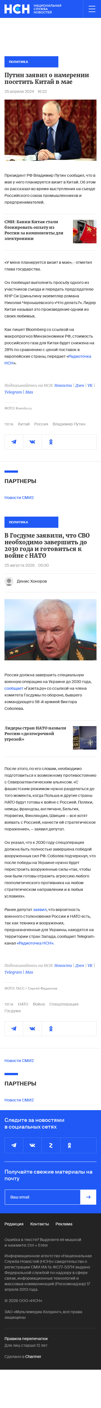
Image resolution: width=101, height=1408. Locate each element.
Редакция (14, 1223)
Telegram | (14, 392)
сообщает (13, 688)
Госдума (12, 1010)
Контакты (39, 1223)
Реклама (64, 1223)
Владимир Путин (69, 424)
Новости (63, 385)
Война (39, 1004)
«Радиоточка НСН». (35, 943)
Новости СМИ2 (19, 497)
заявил (40, 909)
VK (90, 385)
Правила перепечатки (26, 1338)
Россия (41, 424)
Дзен (79, 385)
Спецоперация (64, 1004)
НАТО (23, 1004)
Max (29, 392)
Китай (24, 424)
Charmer (33, 1356)
